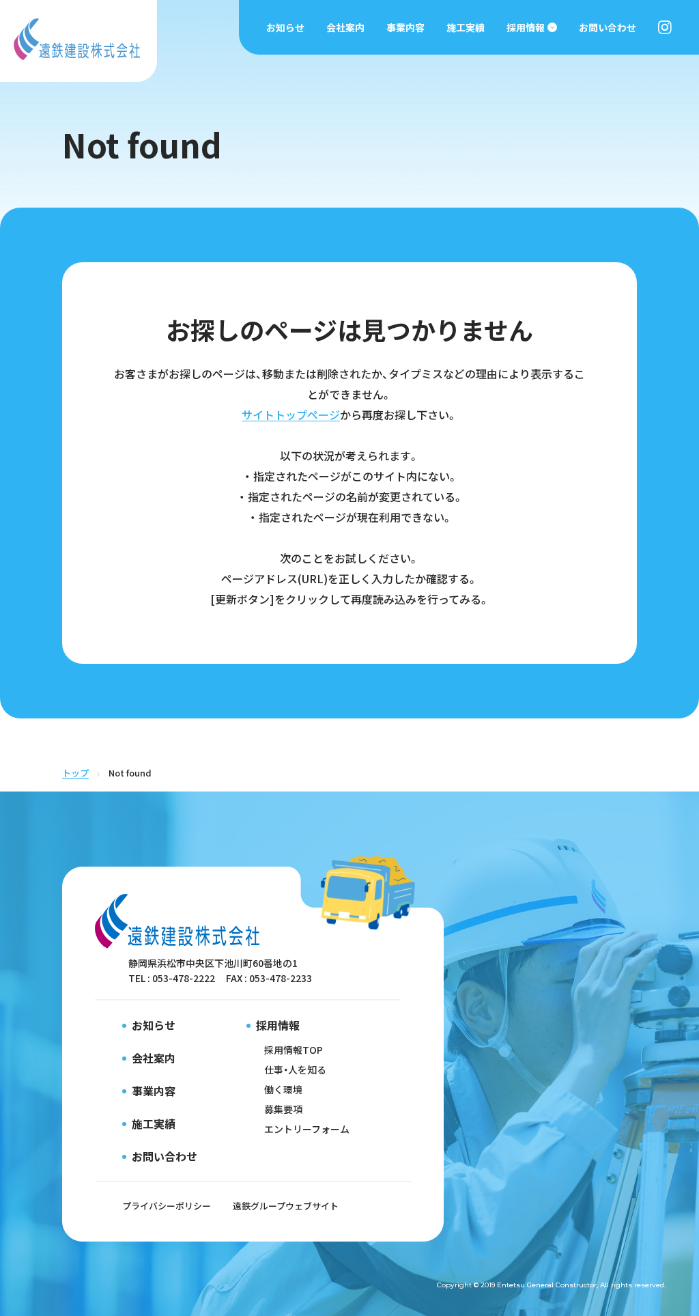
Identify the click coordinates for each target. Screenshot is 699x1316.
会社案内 (345, 27)
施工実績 (465, 27)
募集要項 (283, 1109)
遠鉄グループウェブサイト (286, 1205)
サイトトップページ (291, 414)
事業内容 (405, 27)
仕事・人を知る (295, 1069)
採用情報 (526, 27)
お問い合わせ (607, 27)
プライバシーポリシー (166, 1205)
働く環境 (283, 1089)
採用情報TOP (293, 1049)
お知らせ (285, 27)
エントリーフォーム (307, 1129)
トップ (75, 772)
